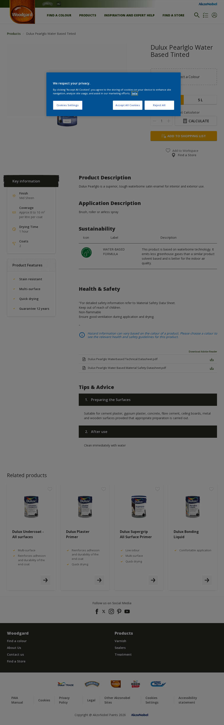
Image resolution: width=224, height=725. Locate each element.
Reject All (159, 105)
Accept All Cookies (128, 105)
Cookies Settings (68, 105)
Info (134, 93)
